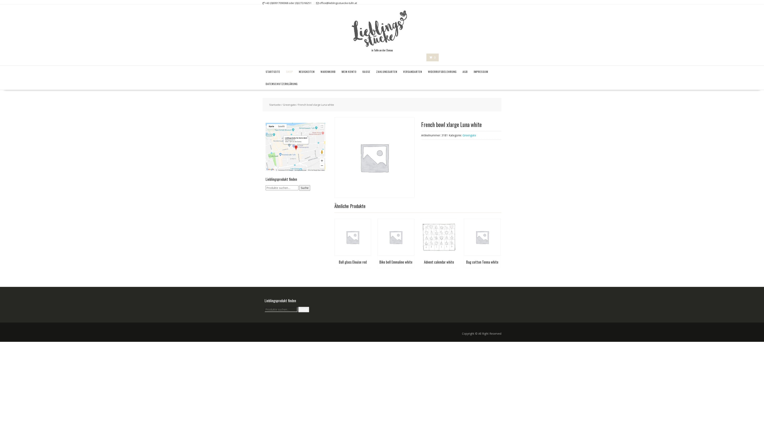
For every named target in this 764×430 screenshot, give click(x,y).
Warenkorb (328, 71)
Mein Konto (349, 71)
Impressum (481, 71)
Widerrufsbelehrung (442, 71)
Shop (289, 71)
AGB (465, 71)
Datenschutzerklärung (282, 84)
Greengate (289, 105)
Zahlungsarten (386, 71)
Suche (305, 188)
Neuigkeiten (307, 71)
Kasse (366, 71)
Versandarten (412, 71)
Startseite (273, 71)
